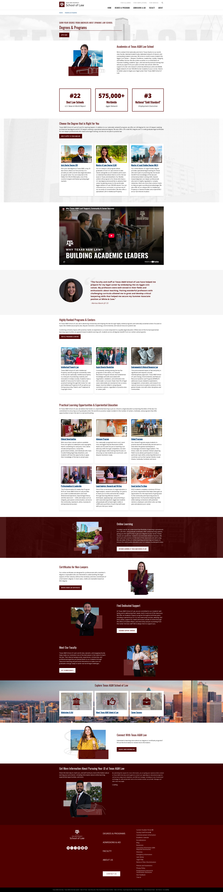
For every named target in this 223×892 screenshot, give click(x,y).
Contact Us (111, 874)
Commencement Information (146, 835)
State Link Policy (118, 890)
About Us (108, 859)
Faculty (152, 7)
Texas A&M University (58, 890)
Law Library (140, 857)
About (160, 7)
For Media (153, 3)
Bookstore (139, 845)
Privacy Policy (140, 868)
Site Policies (159, 890)
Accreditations (141, 840)
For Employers (140, 3)
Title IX (138, 877)
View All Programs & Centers (70, 337)
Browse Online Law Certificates (70, 588)
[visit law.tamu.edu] (71, 7)
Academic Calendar (142, 837)
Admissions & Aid (139, 7)
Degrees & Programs (122, 7)
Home (109, 7)
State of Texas (83, 890)
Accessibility (166, 890)
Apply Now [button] (64, 35)
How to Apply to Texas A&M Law (70, 136)
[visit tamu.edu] (77, 835)
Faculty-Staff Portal (142, 832)
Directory (139, 852)
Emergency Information (144, 854)
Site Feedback (140, 875)
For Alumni (126, 3)
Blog (137, 843)
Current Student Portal (144, 830)
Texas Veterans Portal (149, 890)
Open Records (92, 890)
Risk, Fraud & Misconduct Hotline (104, 890)
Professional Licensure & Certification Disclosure (144, 871)
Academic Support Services (127, 631)
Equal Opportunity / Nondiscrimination (133, 890)
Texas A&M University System (71, 890)
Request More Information (127, 749)
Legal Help (139, 859)
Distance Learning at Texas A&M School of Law (133, 549)
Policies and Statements (144, 865)
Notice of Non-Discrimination (146, 862)
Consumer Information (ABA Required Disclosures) (145, 848)
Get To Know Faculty (67, 670)
